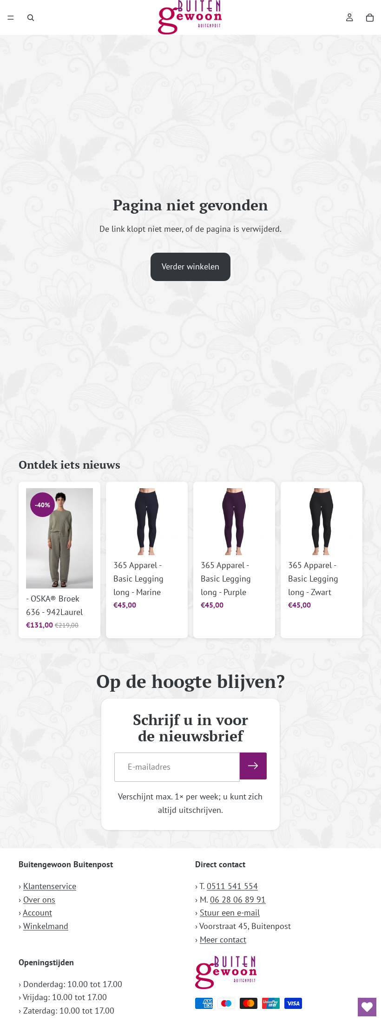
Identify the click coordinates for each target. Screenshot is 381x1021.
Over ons (39, 899)
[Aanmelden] (253, 766)
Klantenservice (49, 886)
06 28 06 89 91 (238, 899)
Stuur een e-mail (230, 912)
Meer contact (223, 939)
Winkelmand (45, 926)
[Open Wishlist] (367, 1007)
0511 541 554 (232, 886)
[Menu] (10, 17)
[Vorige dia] (36, 538)
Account (37, 912)
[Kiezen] (78, 574)
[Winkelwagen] (370, 17)
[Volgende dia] (82, 538)
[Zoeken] (30, 17)
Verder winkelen (190, 266)
